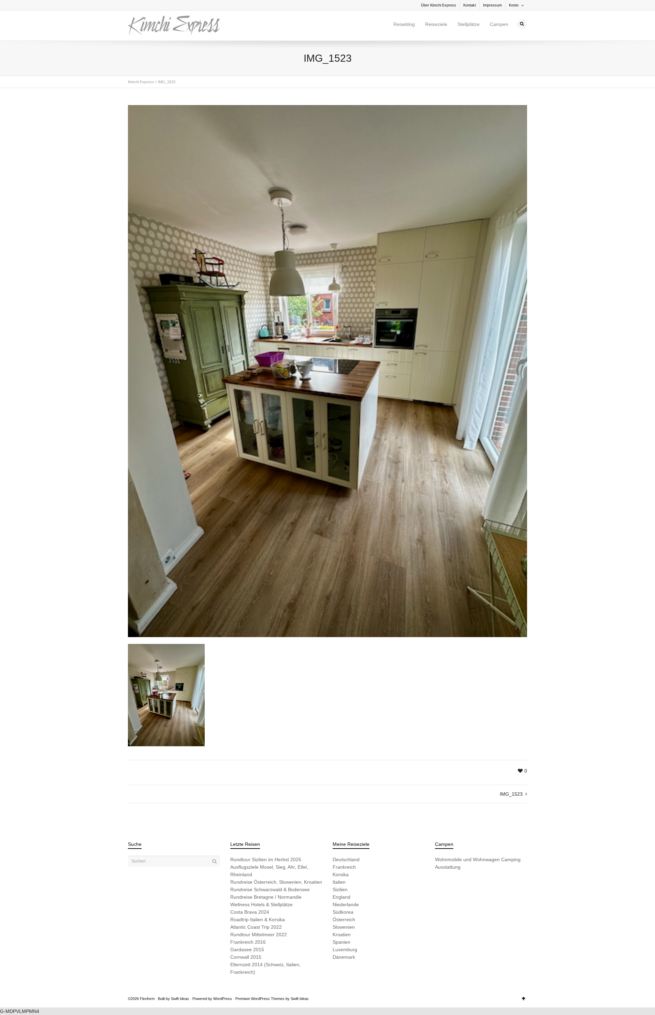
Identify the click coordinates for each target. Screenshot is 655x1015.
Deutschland (346, 859)
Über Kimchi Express (438, 5)
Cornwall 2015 (245, 957)
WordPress (222, 999)
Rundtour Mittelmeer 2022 (258, 934)
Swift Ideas (180, 999)
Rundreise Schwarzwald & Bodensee (270, 889)
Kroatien (342, 934)
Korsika (341, 874)
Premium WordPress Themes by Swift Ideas (272, 999)
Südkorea (343, 912)
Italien (339, 882)
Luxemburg (345, 949)
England (341, 897)
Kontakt (469, 5)
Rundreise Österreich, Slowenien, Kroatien (276, 882)
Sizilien (340, 889)
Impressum (492, 5)
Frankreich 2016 (248, 942)
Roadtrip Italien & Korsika (257, 919)
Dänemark (344, 957)
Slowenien (344, 927)
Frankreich (344, 867)
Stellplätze (468, 24)
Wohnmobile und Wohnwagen (467, 859)
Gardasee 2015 (247, 949)
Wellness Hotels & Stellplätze (261, 904)
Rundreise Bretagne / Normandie (266, 897)
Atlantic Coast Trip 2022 (256, 927)
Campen (499, 24)
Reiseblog (404, 24)
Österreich (344, 919)
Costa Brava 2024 (249, 912)
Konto (514, 5)
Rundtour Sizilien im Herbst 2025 (265, 859)
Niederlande (346, 904)
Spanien (341, 942)
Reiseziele (436, 24)
